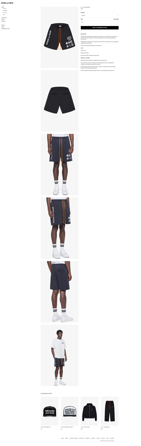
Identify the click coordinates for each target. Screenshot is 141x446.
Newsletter (81, 438)
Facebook (87, 438)
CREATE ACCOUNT (5, 28)
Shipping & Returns (74, 438)
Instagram (93, 438)
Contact (3, 21)
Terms (62, 438)
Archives (3, 17)
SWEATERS (5, 10)
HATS (4, 14)
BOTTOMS (5, 12)
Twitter (98, 438)
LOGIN (2, 26)
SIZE (100, 19)
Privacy (66, 438)
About (2, 19)
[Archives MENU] (6, 17)
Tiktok (107, 438)
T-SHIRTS (4, 8)
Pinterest (112, 438)
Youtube (103, 438)
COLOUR (83, 12)
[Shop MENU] (4, 7)
